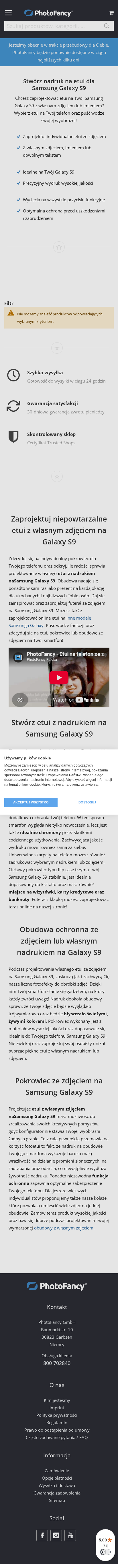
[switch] (105, 1552)
